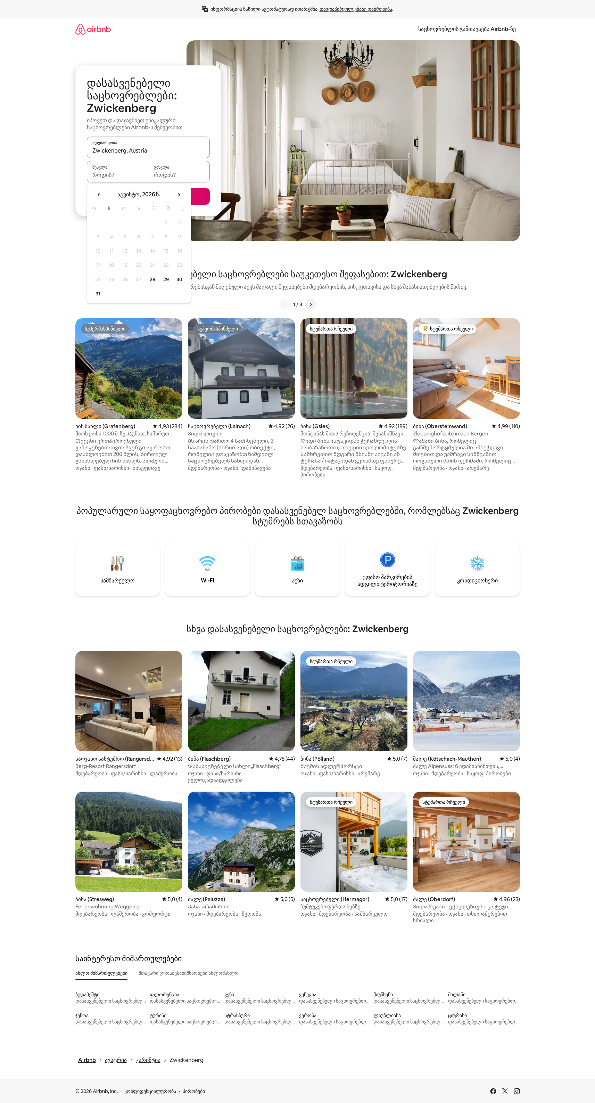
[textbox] (117, 175)
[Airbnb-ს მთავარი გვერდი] (93, 29)
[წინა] (284, 304)
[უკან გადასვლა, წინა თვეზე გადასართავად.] (99, 195)
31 (98, 294)
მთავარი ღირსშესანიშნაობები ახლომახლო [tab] (189, 973)
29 (166, 279)
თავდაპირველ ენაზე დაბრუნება (356, 9)
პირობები (194, 1091)
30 (179, 279)
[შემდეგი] (310, 304)
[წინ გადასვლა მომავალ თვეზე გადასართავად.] (179, 195)
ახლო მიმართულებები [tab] (101, 973)
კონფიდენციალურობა (150, 1091)
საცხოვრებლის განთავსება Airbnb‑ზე (467, 29)
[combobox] (148, 150)
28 (152, 279)
